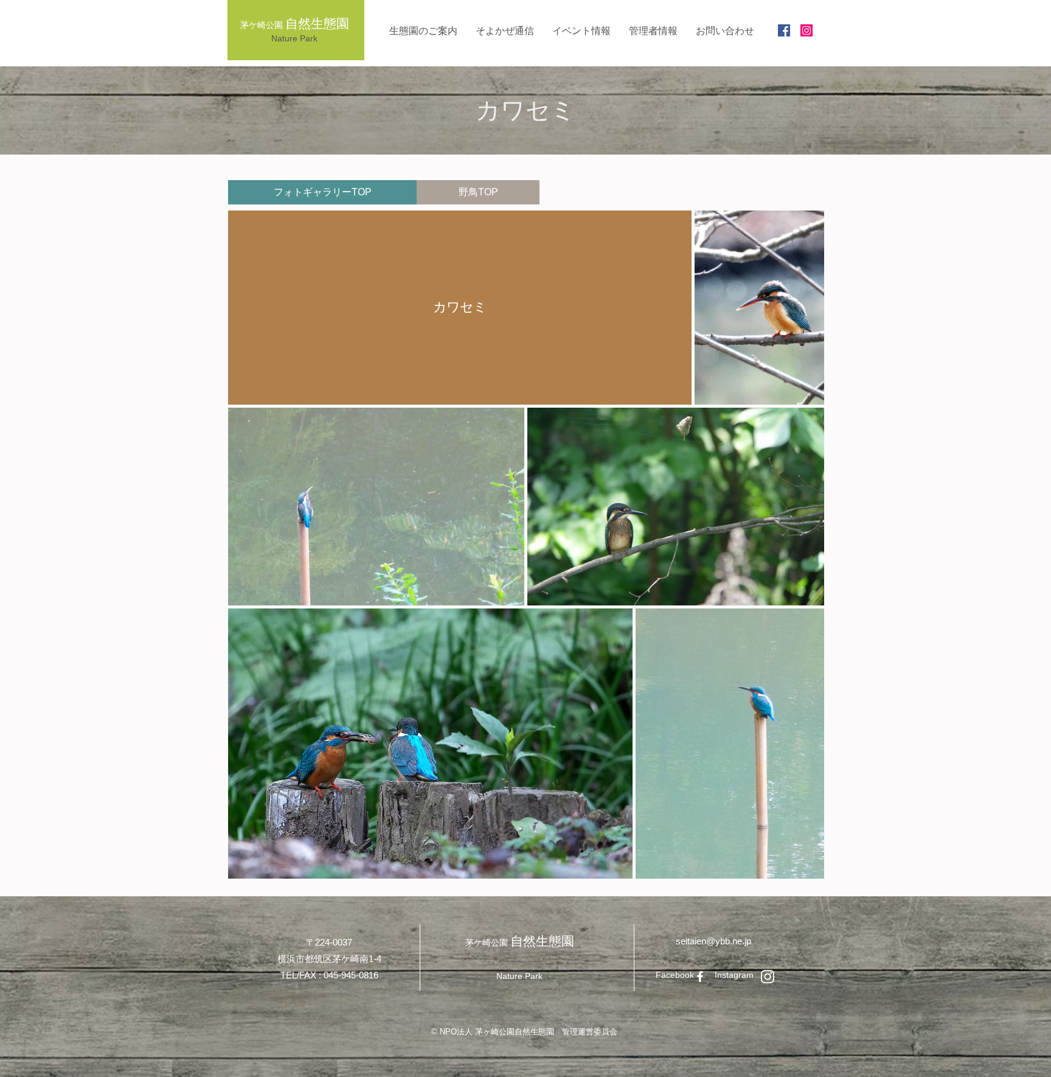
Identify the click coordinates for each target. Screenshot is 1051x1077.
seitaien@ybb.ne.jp (713, 941)
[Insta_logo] (767, 976)
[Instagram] (806, 30)
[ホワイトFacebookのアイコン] (700, 976)
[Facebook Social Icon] (784, 30)
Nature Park (294, 38)
